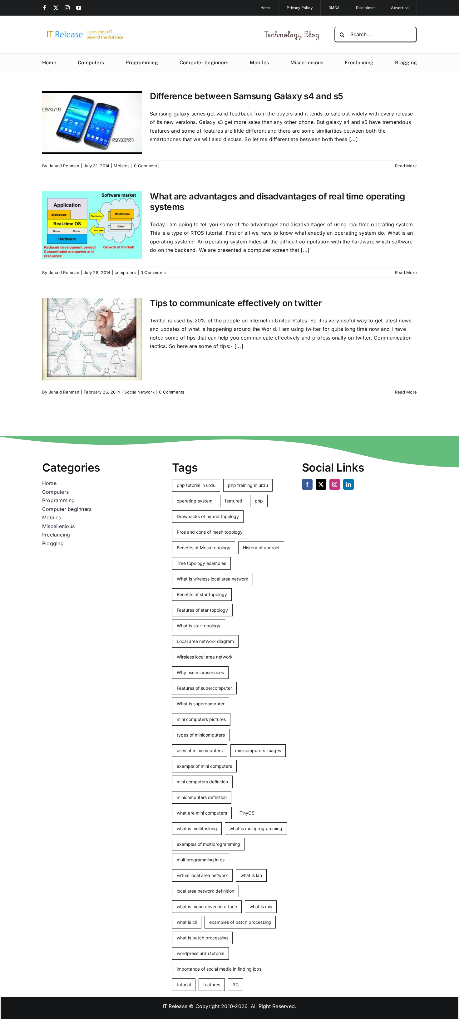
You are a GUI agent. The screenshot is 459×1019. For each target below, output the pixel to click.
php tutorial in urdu (196, 485)
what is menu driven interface (207, 906)
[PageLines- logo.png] (83, 30)
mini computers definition (202, 781)
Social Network (139, 391)
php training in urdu (248, 485)
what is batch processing (202, 937)
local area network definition (205, 891)
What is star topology (198, 625)
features (211, 984)
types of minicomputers (201, 734)
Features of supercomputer (204, 688)
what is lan (251, 875)
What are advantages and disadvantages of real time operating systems (277, 201)
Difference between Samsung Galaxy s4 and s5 (246, 96)
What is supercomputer (201, 703)
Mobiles (122, 165)
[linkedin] (348, 484)
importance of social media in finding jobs (219, 969)
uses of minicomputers (200, 750)
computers (125, 272)
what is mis (260, 906)
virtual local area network (202, 875)
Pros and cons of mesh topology (210, 532)
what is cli (187, 922)
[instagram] (67, 7)
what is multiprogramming (256, 828)
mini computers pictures (201, 719)
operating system (194, 500)
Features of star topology (202, 610)
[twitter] (55, 7)
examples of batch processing (240, 922)
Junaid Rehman (64, 165)
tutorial (184, 984)
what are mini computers (202, 813)
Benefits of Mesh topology (203, 547)
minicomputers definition (202, 797)
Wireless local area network (205, 656)
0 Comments (146, 165)
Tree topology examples (201, 563)
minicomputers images (258, 750)
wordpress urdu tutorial (200, 953)
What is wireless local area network (212, 578)
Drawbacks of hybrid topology (208, 516)
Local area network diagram (205, 641)
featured (233, 500)
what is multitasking (197, 828)
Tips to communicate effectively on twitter (236, 303)
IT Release (175, 1006)
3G (236, 984)
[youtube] (78, 7)
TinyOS (246, 813)
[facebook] (44, 7)
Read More (406, 165)
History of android (261, 547)
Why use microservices (200, 672)
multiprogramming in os (201, 859)
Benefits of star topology (202, 594)
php (259, 500)
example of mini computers (204, 766)
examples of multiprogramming (208, 844)
